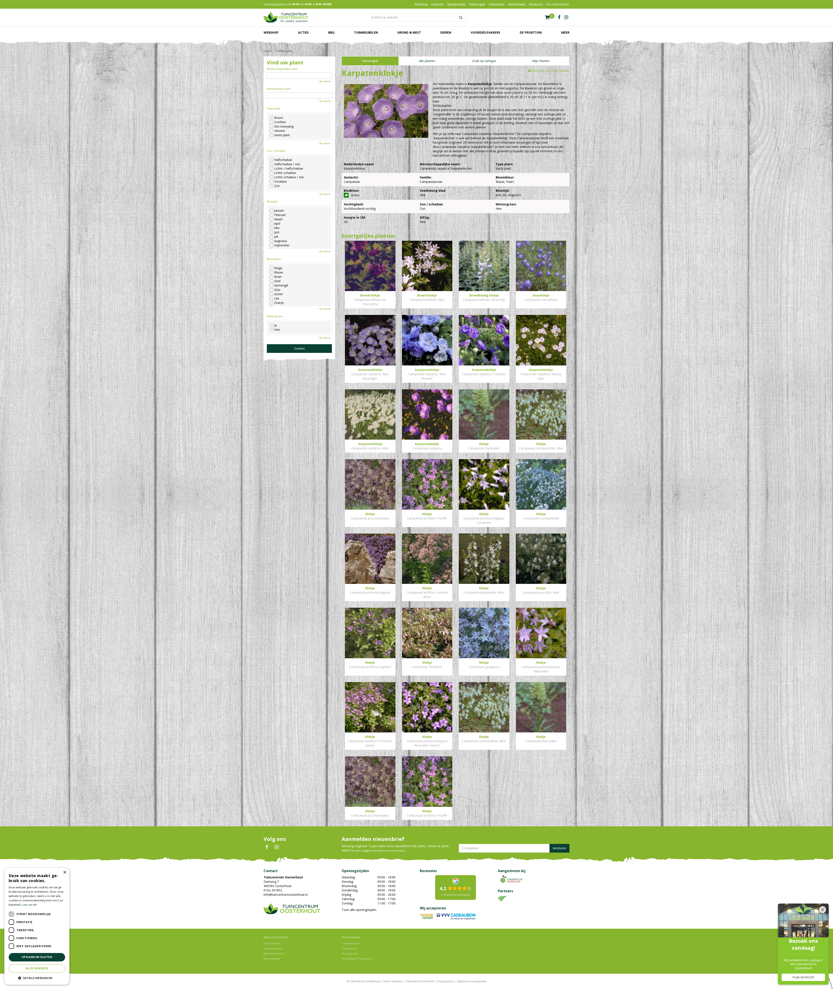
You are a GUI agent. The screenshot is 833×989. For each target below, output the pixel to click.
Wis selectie (325, 81)
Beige (278, 268)
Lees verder (29, 905)
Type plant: (273, 108)
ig (566, 17)
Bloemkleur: (274, 259)
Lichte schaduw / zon (289, 177)
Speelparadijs (273, 948)
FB (267, 847)
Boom (278, 117)
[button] (37, 977)
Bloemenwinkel (274, 953)
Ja (275, 325)
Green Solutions (393, 981)
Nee (277, 329)
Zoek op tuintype (484, 61)
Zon (277, 185)
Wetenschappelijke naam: (282, 68)
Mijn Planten (541, 61)
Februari (280, 214)
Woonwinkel (272, 959)
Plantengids (370, 61)
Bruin (278, 276)
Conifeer (280, 122)
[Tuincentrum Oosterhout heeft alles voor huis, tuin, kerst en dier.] (286, 17)
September (282, 245)
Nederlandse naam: (279, 88)
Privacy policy (445, 981)
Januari (279, 210)
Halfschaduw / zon (287, 164)
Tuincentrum (272, 943)
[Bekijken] (549, 17)
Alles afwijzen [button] (37, 968)
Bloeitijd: (272, 201)
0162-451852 (273, 890)
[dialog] (36, 926)
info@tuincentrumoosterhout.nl (286, 894)
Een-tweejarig (284, 126)
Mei (276, 227)
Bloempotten (350, 953)
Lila (276, 298)
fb (559, 17)
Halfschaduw (283, 159)
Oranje (279, 302)
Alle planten (427, 61)
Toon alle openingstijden (359, 910)
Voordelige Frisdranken (357, 959)
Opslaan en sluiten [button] (37, 957)
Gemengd (281, 285)
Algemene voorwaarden (472, 981)
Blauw (278, 272)
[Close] (822, 909)
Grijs (277, 289)
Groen (278, 294)
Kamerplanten (351, 943)
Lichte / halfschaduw (288, 168)
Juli (276, 236)
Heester (279, 130)
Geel (277, 281)
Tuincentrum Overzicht (420, 981)
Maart (278, 219)
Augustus (280, 240)
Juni (276, 232)
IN (276, 847)
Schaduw (280, 181)
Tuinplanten (349, 948)
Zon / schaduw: (276, 150)
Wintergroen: (275, 316)
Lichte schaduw (285, 172)
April (277, 223)
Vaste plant (282, 135)
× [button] (64, 872)
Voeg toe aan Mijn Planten (550, 71)
